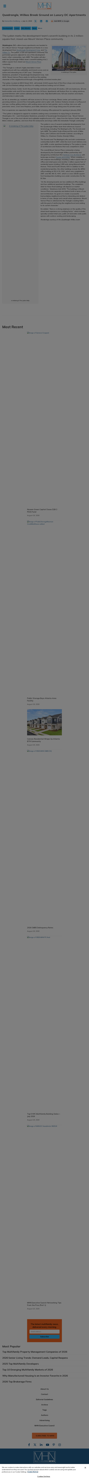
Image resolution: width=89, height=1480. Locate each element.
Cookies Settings (43, 1476)
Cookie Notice (32, 1472)
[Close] (85, 1467)
